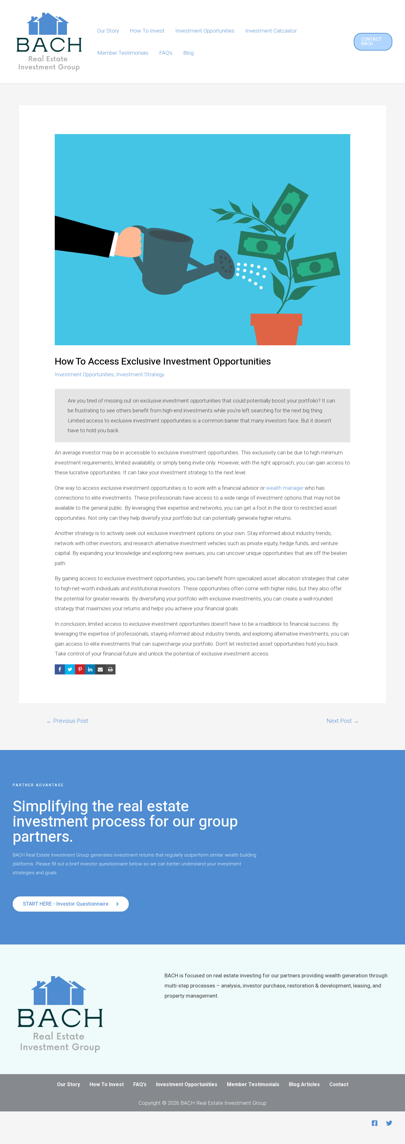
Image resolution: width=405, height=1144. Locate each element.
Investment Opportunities (204, 31)
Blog (188, 53)
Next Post (343, 720)
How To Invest (147, 31)
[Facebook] (374, 1123)
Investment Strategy (140, 374)
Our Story (108, 31)
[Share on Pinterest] (80, 669)
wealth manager (284, 488)
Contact (338, 1084)
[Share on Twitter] (70, 669)
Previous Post (67, 720)
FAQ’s (165, 53)
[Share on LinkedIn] (90, 669)
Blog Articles (304, 1084)
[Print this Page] (110, 669)
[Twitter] (389, 1123)
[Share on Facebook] (60, 669)
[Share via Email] (100, 669)
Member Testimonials (122, 53)
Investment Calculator (271, 31)
